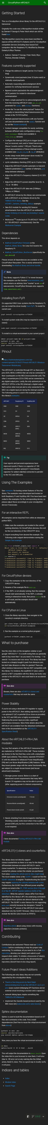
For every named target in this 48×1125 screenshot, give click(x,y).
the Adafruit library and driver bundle (26, 265)
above (8, 1025)
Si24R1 (28, 877)
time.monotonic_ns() (36, 280)
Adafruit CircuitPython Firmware (17, 243)
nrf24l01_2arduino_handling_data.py (19, 204)
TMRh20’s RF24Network (14, 997)
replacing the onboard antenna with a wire (27, 882)
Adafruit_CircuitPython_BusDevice (18, 252)
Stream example (19, 124)
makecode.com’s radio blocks (28, 1004)
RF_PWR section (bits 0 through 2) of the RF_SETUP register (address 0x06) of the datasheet (23, 891)
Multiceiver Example (13, 225)
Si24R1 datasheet (9, 880)
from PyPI (31, 306)
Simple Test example (13, 540)
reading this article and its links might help (26, 874)
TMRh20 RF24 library (13, 201)
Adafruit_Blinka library (13, 246)
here (8, 34)
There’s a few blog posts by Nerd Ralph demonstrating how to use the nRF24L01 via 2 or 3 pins (24, 985)
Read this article (10, 926)
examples (15, 396)
